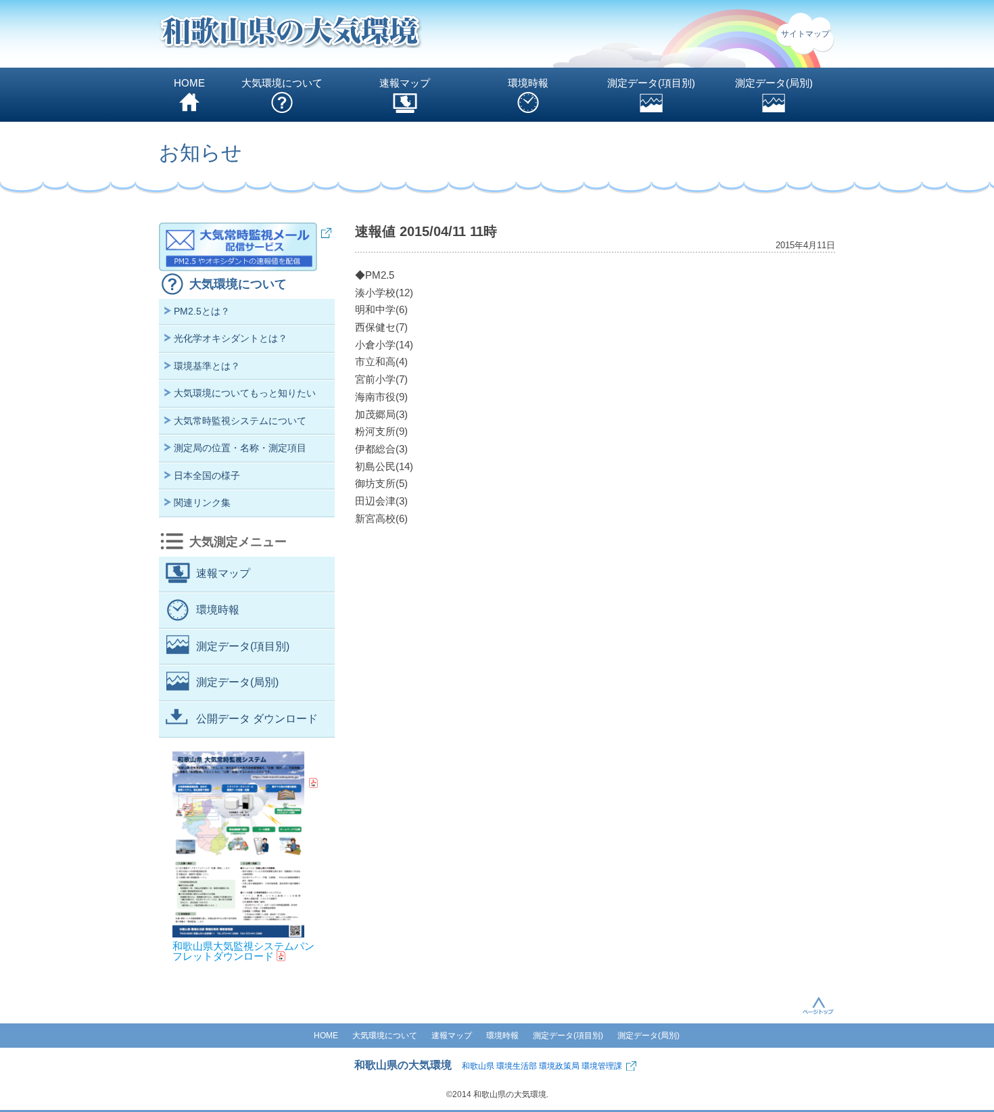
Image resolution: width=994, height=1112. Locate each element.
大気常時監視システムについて (240, 420)
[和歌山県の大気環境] (291, 34)
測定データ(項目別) (651, 83)
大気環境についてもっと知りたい (245, 393)
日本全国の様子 (207, 475)
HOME (189, 83)
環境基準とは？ (207, 366)
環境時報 (528, 83)
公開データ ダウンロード (257, 718)
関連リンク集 (202, 502)
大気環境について (282, 83)
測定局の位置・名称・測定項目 (240, 447)
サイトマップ (805, 34)
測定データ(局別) (774, 83)
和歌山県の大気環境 (403, 1065)
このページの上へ (818, 1005)
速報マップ (404, 83)
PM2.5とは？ (202, 311)
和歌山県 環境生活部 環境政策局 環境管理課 (542, 1066)
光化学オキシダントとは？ (230, 338)
